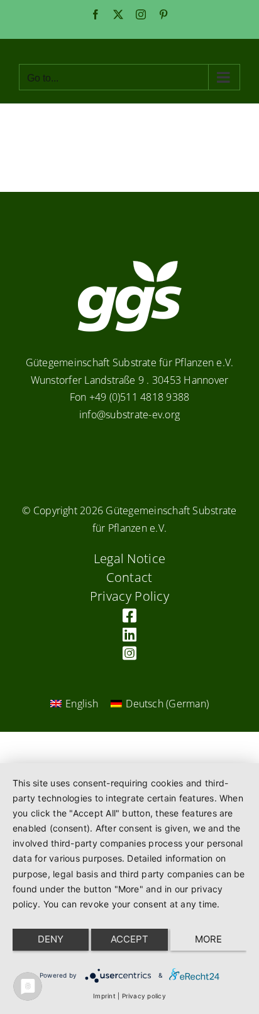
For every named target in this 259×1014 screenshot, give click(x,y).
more (208, 939)
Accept (129, 939)
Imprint (104, 996)
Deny (50, 939)
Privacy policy (144, 996)
